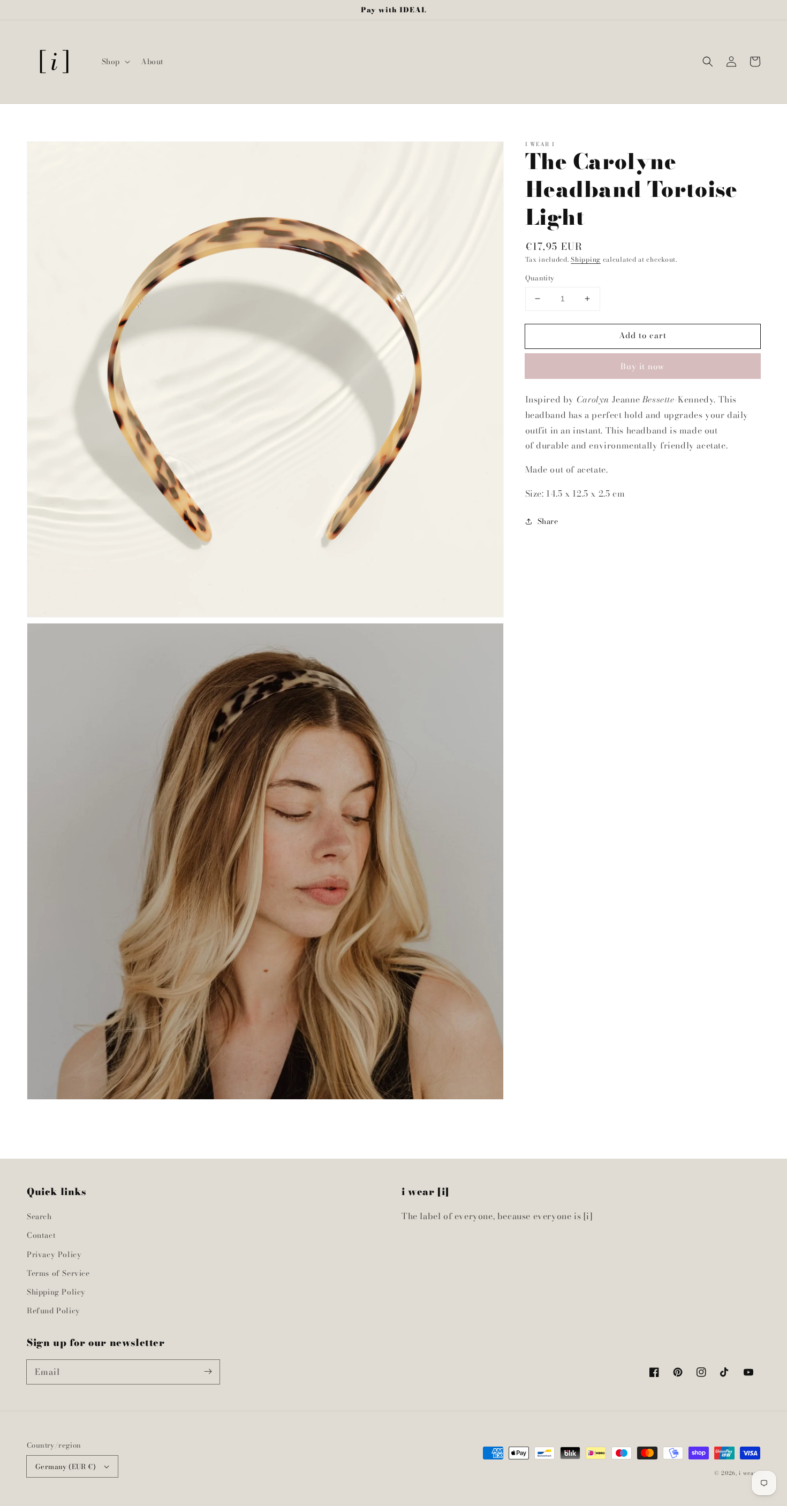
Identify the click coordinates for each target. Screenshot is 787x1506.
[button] (114, 61)
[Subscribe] (208, 1371)
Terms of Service (58, 1273)
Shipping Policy (56, 1292)
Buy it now (642, 366)
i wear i (749, 1473)
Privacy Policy (54, 1254)
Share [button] (548, 521)
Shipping (586, 259)
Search (39, 1216)
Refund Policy (53, 1311)
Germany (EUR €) (65, 1466)
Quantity (540, 278)
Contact (41, 1235)
